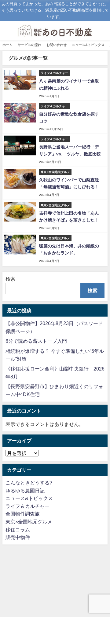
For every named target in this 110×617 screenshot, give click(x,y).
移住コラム (18, 529)
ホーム (7, 45)
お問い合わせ (56, 45)
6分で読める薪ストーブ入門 (36, 341)
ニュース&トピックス (88, 45)
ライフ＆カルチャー (28, 506)
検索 (10, 278)
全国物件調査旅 (23, 513)
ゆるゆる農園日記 (25, 490)
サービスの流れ (29, 45)
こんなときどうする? (29, 482)
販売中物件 (18, 537)
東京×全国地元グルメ (29, 521)
